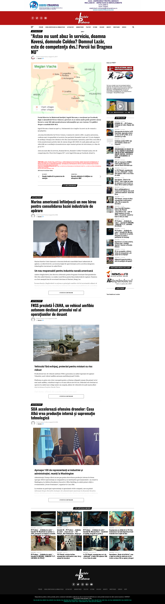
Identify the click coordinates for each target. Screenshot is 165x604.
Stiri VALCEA (90, 601)
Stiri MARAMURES (115, 600)
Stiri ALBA (36, 600)
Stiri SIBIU (72, 601)
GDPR (82, 32)
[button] (120, 106)
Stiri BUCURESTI (73, 600)
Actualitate (70, 27)
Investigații (116, 27)
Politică (88, 27)
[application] (120, 106)
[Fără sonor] (129, 112)
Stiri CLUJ (82, 600)
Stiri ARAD (43, 600)
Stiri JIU (107, 600)
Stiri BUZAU (64, 600)
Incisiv (40, 58)
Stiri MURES (125, 600)
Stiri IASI (102, 600)
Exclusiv (102, 27)
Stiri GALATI (95, 600)
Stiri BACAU (57, 600)
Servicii (124, 27)
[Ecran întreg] (132, 112)
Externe (95, 27)
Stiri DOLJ (88, 600)
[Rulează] (109, 112)
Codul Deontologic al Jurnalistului (55, 27)
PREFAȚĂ (41, 27)
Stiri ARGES (49, 600)
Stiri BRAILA (97, 601)
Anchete (109, 27)
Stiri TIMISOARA (81, 601)
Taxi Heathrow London (113, 294)
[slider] (118, 112)
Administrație (80, 27)
